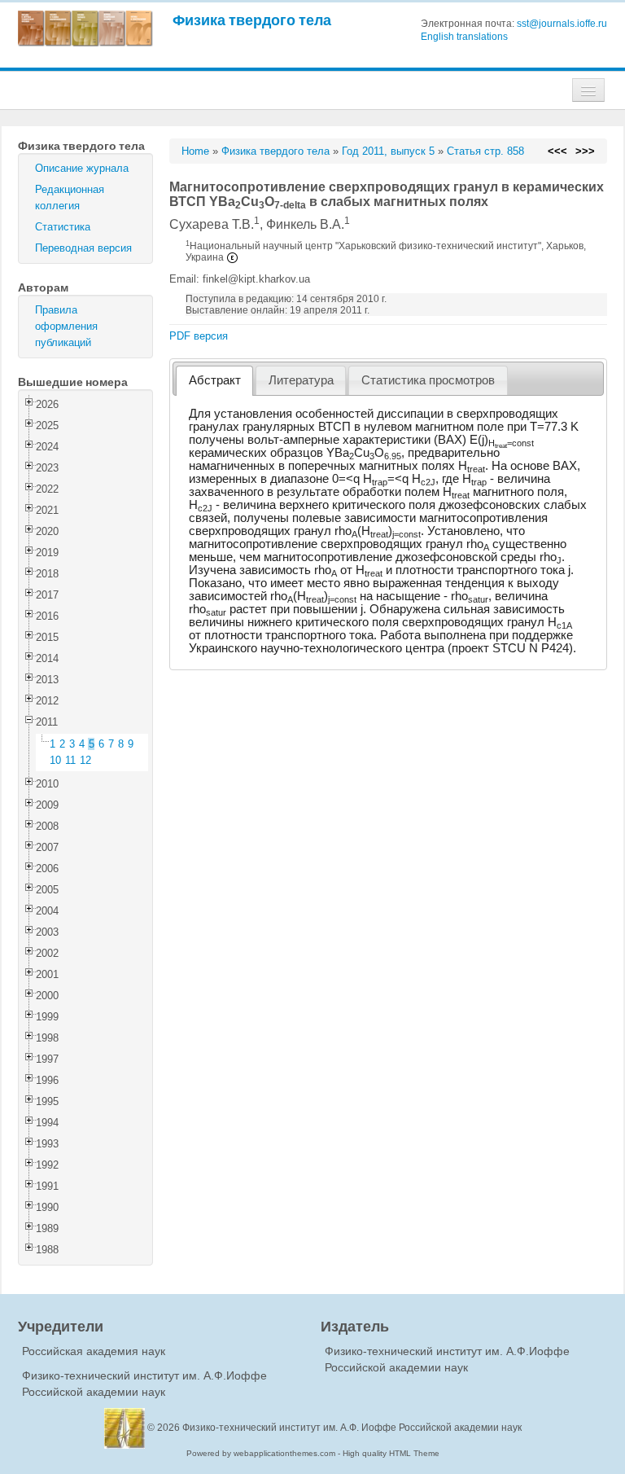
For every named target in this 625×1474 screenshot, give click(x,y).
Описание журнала (82, 168)
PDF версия (198, 336)
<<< (557, 151)
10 (55, 760)
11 (70, 760)
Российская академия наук (93, 1351)
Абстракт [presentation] (215, 380)
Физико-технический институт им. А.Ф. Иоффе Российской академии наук (352, 1427)
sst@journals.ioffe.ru (562, 23)
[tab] (214, 381)
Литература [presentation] (301, 380)
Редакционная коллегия (69, 197)
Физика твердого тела (252, 20)
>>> (585, 151)
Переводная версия (83, 248)
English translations (464, 36)
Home (195, 151)
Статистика (62, 227)
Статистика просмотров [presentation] (428, 380)
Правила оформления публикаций (66, 326)
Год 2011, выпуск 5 (388, 151)
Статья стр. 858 (485, 151)
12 (85, 760)
